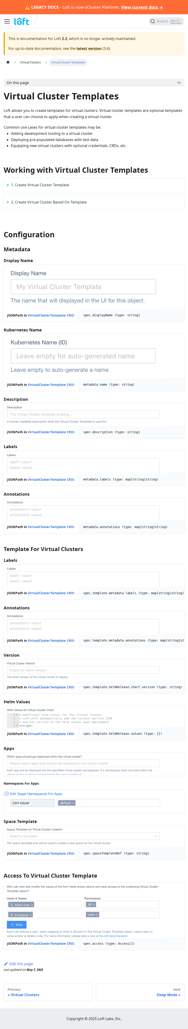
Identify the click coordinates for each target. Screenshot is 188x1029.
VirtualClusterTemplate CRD (51, 315)
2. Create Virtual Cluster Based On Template (49, 202)
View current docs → (142, 7)
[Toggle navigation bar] (7, 21)
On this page (18, 82)
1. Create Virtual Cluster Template (40, 184)
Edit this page (21, 963)
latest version (89, 48)
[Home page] (8, 62)
